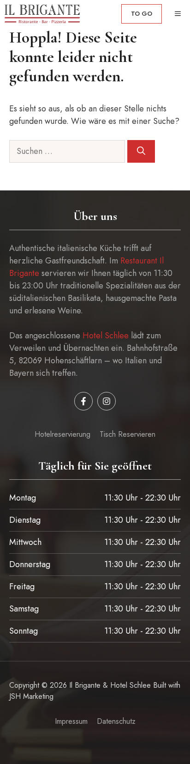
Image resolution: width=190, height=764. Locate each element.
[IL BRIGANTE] (42, 14)
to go (141, 13)
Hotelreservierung (62, 434)
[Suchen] (141, 151)
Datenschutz (116, 721)
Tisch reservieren (127, 434)
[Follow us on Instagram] (106, 401)
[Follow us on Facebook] (83, 401)
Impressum (71, 721)
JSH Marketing (31, 696)
